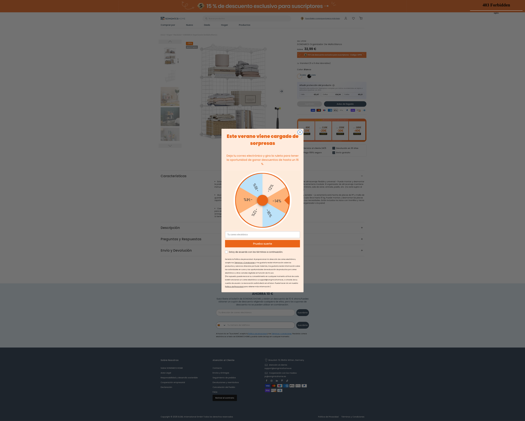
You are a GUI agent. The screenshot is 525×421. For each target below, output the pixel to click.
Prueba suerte (262, 244)
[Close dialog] (300, 132)
